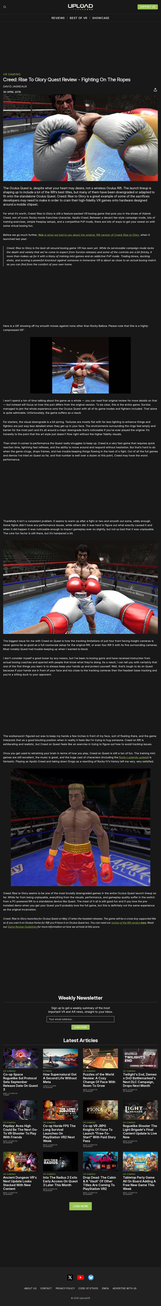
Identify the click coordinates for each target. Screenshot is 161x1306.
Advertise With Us (125, 1288)
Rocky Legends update (133, 757)
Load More (80, 1206)
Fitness (47, 1071)
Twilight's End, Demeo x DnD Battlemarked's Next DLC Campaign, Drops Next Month (140, 1080)
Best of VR (78, 18)
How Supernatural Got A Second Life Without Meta (60, 1078)
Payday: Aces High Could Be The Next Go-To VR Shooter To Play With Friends (20, 1131)
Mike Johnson (10, 1093)
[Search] (4, 6)
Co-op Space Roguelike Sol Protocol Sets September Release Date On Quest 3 (20, 1082)
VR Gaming (11, 74)
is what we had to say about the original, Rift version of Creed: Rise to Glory (88, 234)
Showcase (100, 18)
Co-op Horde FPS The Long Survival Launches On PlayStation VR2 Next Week (59, 1133)
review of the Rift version (128, 922)
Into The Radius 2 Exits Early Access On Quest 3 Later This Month (60, 1181)
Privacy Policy (65, 1288)
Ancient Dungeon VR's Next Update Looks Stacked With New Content (20, 1183)
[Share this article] (155, 89)
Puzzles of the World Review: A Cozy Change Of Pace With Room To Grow (99, 1080)
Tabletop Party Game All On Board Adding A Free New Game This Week (139, 1183)
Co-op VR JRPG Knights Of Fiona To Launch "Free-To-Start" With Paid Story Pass (99, 1133)
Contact (46, 1288)
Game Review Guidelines (22, 926)
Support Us (147, 6)
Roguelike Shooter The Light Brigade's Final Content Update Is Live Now (140, 1131)
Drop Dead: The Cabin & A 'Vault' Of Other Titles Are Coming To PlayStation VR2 (99, 1183)
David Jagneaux (15, 86)
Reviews (58, 18)
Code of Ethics (88, 1288)
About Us (30, 1288)
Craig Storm (49, 1086)
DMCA (105, 1288)
